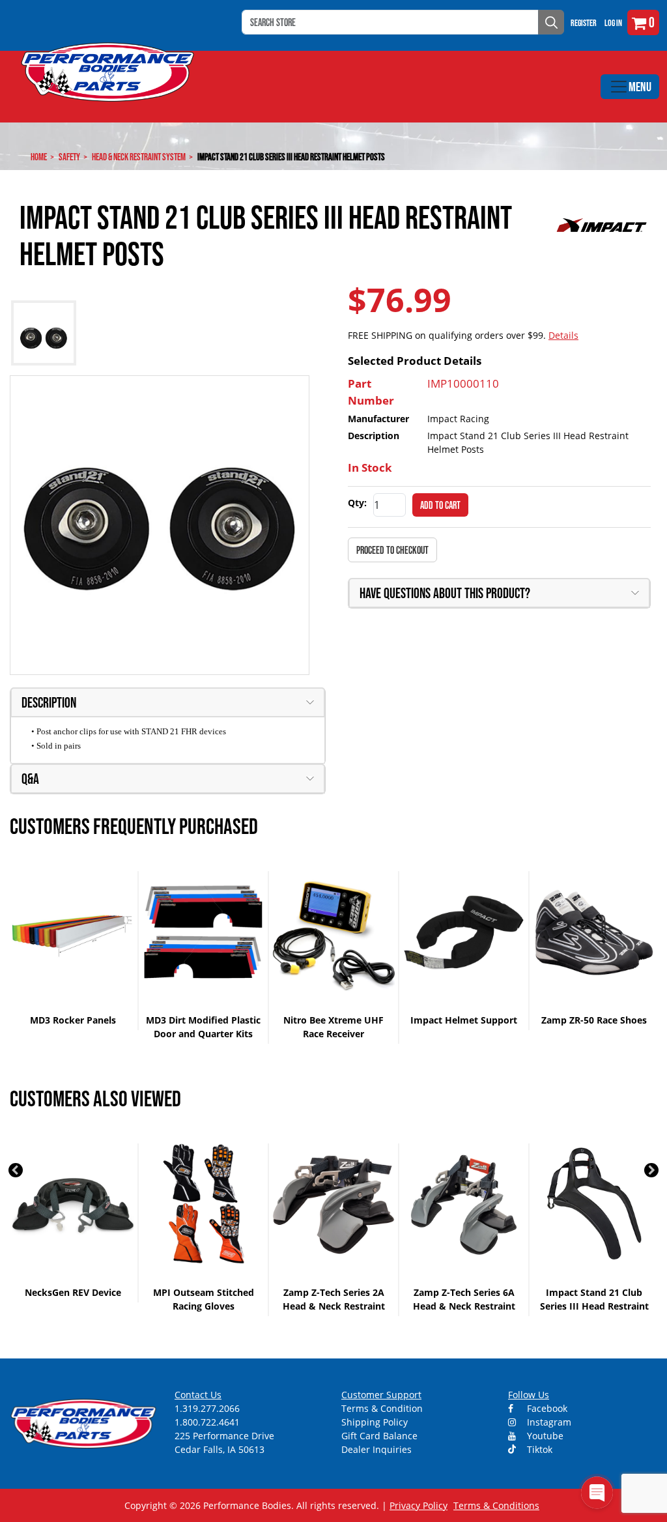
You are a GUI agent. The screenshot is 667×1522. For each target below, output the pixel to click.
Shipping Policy (374, 1422)
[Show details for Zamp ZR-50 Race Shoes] (594, 932)
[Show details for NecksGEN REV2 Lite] (594, 1204)
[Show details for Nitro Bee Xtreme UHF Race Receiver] (333, 932)
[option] (73, 950)
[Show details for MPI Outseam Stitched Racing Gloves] (73, 1204)
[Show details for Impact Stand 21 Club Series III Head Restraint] (464, 1204)
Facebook (545, 1408)
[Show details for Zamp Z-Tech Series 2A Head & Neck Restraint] (203, 1204)
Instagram (547, 1422)
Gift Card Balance (379, 1435)
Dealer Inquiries (376, 1449)
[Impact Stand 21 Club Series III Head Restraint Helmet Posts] (159, 525)
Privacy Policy (418, 1505)
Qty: (357, 502)
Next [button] (651, 1170)
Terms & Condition (382, 1408)
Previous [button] (15, 1170)
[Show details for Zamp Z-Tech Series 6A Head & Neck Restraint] (333, 1204)
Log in (613, 23)
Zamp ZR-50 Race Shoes (594, 1020)
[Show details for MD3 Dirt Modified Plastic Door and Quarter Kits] (203, 932)
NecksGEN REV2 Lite (594, 1292)
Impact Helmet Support (463, 1020)
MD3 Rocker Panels (73, 1020)
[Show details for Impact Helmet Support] (464, 932)
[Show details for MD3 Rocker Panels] (73, 932)
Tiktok (538, 1449)
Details (563, 335)
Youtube (543, 1435)
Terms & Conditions (496, 1505)
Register (584, 23)
